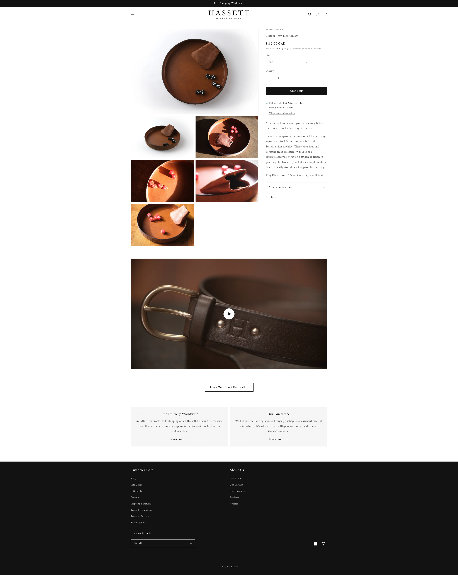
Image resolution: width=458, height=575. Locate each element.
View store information (282, 113)
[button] (132, 14)
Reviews (234, 497)
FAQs (134, 478)
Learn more (177, 439)
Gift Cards (136, 491)
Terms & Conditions (141, 510)
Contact (135, 497)
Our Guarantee (238, 491)
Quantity (270, 71)
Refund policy (138, 522)
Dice (268, 55)
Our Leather (236, 484)
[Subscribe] (191, 543)
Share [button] (273, 197)
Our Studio (236, 478)
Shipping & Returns (141, 503)
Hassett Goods (232, 567)
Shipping (283, 49)
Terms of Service (140, 516)
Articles (234, 503)
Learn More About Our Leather (229, 387)
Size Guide (136, 484)
